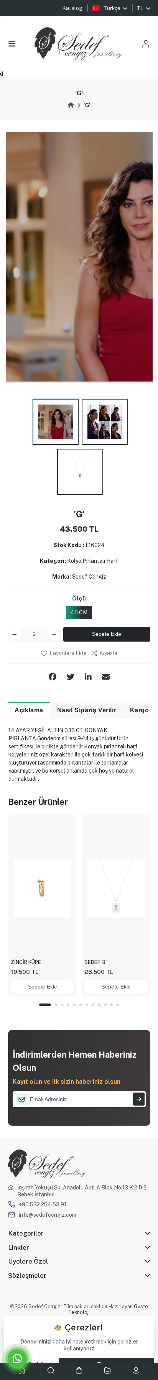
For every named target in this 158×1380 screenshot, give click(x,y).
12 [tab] (118, 1004)
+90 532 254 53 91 (42, 1204)
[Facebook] (52, 677)
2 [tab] (56, 1004)
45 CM (79, 612)
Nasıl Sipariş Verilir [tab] (87, 710)
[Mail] (105, 677)
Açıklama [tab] (29, 710)
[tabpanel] (42, 906)
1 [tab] (45, 1004)
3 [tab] (62, 1004)
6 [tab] (80, 1004)
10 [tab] (105, 1004)
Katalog (72, 8)
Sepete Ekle (106, 634)
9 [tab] (99, 1004)
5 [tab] (74, 1004)
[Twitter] (70, 677)
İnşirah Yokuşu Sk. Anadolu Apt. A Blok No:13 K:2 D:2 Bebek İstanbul (81, 1191)
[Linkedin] (88, 677)
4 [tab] (68, 1004)
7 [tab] (87, 1004)
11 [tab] (111, 1004)
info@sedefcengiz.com (47, 1215)
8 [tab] (93, 1004)
